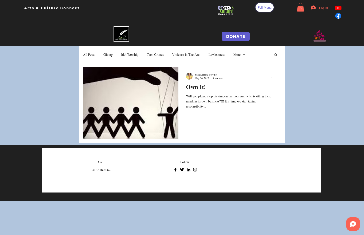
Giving (108, 54)
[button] (265, 7)
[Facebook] (175, 169)
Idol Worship (129, 54)
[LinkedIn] (188, 169)
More (237, 54)
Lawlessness (217, 54)
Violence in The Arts (186, 54)
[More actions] (272, 76)
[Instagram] (195, 169)
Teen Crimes (155, 54)
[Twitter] (182, 169)
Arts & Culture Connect (52, 8)
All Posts (89, 54)
